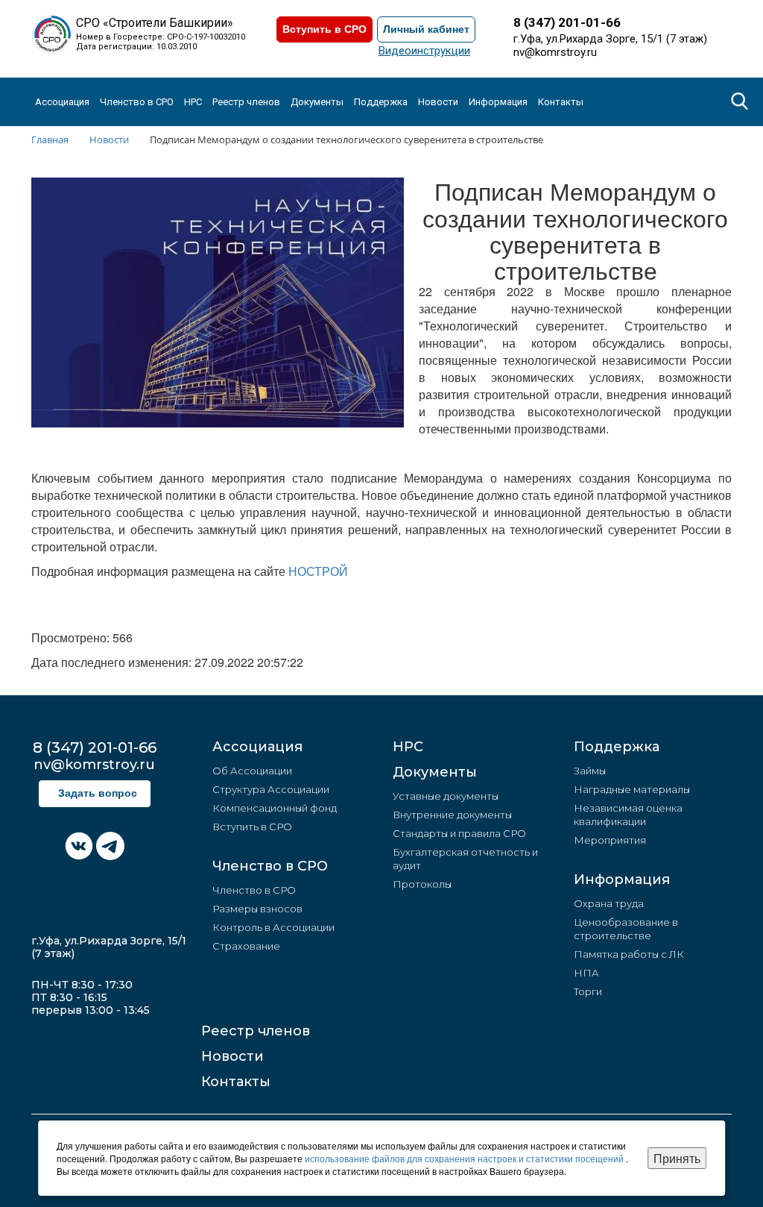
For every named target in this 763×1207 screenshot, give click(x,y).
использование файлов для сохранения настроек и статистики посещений (465, 1158)
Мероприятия (610, 840)
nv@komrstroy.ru (555, 52)
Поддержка (616, 747)
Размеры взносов (257, 909)
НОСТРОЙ (318, 571)
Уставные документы (445, 796)
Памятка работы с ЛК (629, 954)
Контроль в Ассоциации (273, 927)
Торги (588, 991)
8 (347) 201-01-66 (567, 22)
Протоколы (422, 884)
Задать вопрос (97, 793)
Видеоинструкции (424, 50)
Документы (435, 772)
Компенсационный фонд (274, 808)
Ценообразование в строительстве (626, 928)
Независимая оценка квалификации (628, 814)
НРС (193, 101)
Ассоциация (257, 747)
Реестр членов (246, 101)
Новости (232, 1056)
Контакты (560, 101)
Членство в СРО (270, 866)
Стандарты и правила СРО (459, 833)
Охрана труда (609, 903)
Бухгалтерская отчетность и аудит (465, 858)
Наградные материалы (632, 789)
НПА (586, 973)
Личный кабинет (426, 29)
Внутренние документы (452, 815)
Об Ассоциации (252, 771)
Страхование (246, 946)
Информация (622, 879)
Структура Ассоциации (270, 789)
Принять (676, 1158)
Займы (590, 771)
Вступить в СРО (324, 29)
